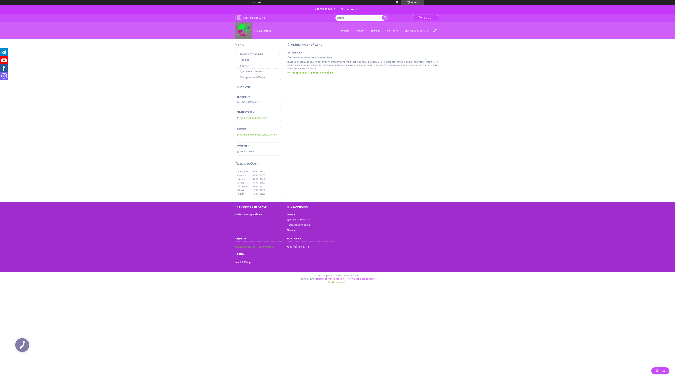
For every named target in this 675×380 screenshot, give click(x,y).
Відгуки (244, 65)
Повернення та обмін (298, 225)
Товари (360, 30)
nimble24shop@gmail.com (253, 118)
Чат (663, 370)
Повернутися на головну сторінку (312, 72)
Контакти (392, 30)
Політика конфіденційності (360, 279)
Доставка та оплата (416, 30)
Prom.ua (355, 275)
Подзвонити (349, 9)
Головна (344, 30)
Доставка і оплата (251, 71)
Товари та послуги (251, 53)
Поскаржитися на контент (330, 279)
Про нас (375, 30)
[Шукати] (385, 18)
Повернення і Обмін (252, 77)
